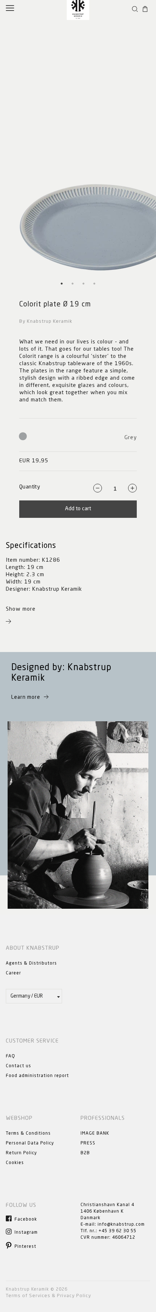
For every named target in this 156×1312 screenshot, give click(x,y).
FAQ (10, 1056)
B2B (85, 1153)
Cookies (15, 1163)
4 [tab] (94, 283)
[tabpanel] (78, 147)
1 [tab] (61, 283)
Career (13, 973)
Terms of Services (28, 1296)
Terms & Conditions (28, 1133)
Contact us (18, 1066)
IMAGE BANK (95, 1133)
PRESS (88, 1143)
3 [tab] (83, 283)
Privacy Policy (74, 1296)
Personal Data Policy (30, 1143)
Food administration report (37, 1076)
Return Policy (21, 1153)
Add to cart (78, 509)
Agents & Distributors (31, 963)
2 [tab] (72, 283)
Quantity (29, 487)
